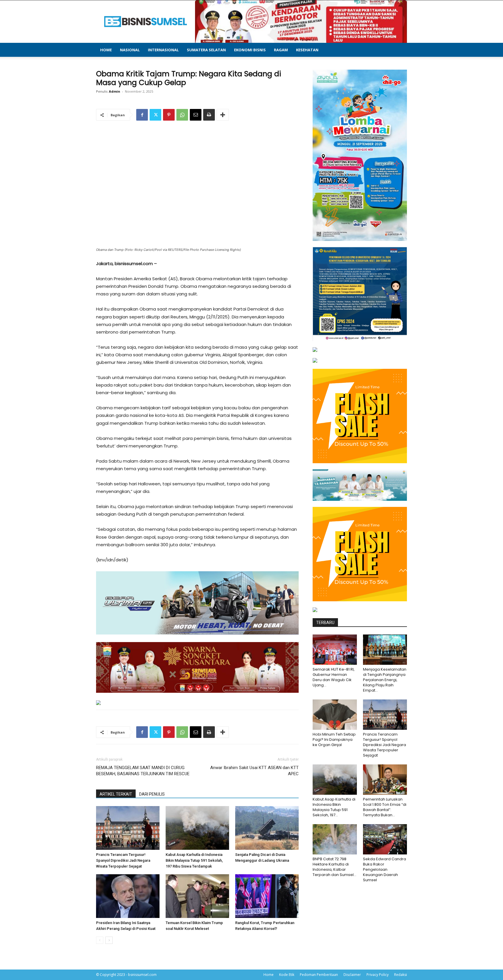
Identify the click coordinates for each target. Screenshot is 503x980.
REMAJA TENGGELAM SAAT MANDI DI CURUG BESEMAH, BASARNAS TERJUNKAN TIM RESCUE (142, 770)
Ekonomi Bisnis (250, 49)
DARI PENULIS (152, 794)
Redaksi (400, 974)
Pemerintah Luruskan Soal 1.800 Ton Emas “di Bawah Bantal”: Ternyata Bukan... (384, 807)
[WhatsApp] (182, 115)
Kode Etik (286, 974)
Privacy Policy (377, 974)
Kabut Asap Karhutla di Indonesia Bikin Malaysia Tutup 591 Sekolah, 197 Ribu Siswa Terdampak (194, 860)
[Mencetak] (209, 115)
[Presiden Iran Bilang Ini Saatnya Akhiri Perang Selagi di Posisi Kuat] (128, 896)
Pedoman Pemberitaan (319, 974)
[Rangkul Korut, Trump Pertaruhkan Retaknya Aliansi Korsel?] (267, 896)
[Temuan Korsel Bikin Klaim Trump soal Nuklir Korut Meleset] (197, 896)
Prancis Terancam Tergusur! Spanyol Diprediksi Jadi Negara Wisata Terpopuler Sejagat (123, 860)
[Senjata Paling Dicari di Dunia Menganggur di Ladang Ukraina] (267, 828)
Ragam (281, 49)
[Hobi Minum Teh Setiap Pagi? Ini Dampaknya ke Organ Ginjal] (335, 714)
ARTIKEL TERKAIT (116, 794)
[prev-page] (99, 940)
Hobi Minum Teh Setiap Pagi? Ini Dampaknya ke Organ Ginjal (334, 740)
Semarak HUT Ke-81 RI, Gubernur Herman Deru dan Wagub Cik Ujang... (334, 677)
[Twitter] (155, 115)
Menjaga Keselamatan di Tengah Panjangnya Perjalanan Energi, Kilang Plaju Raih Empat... (384, 680)
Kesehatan (307, 49)
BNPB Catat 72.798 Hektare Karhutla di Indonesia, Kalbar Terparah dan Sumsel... (334, 866)
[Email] (195, 115)
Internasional (163, 49)
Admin (114, 91)
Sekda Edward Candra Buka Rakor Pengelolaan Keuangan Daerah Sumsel (384, 869)
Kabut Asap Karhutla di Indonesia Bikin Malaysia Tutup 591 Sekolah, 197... (334, 807)
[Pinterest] (169, 115)
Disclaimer (352, 974)
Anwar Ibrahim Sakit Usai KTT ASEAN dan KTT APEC (254, 770)
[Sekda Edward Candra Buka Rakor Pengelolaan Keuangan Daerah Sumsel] (385, 839)
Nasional (130, 49)
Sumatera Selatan (206, 49)
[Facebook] (142, 115)
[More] (223, 115)
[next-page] (109, 940)
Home (106, 49)
